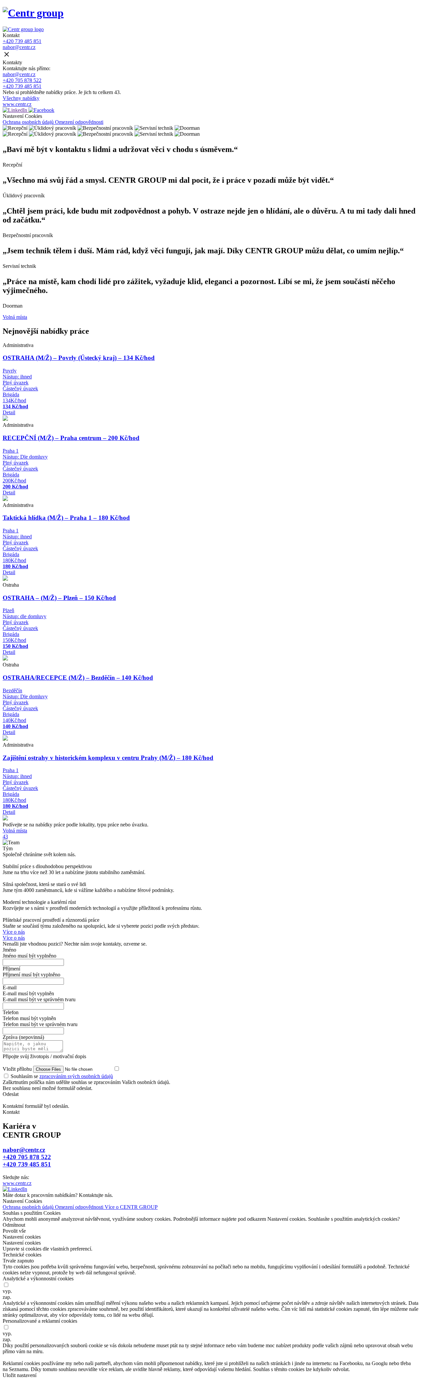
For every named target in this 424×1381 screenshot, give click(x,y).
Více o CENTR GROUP (131, 1207)
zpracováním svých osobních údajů (76, 1076)
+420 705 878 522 (22, 80)
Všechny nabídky (21, 98)
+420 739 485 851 (22, 41)
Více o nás (14, 932)
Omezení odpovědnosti (79, 122)
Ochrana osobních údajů (29, 122)
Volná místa (15, 317)
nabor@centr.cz (19, 47)
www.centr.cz (17, 104)
